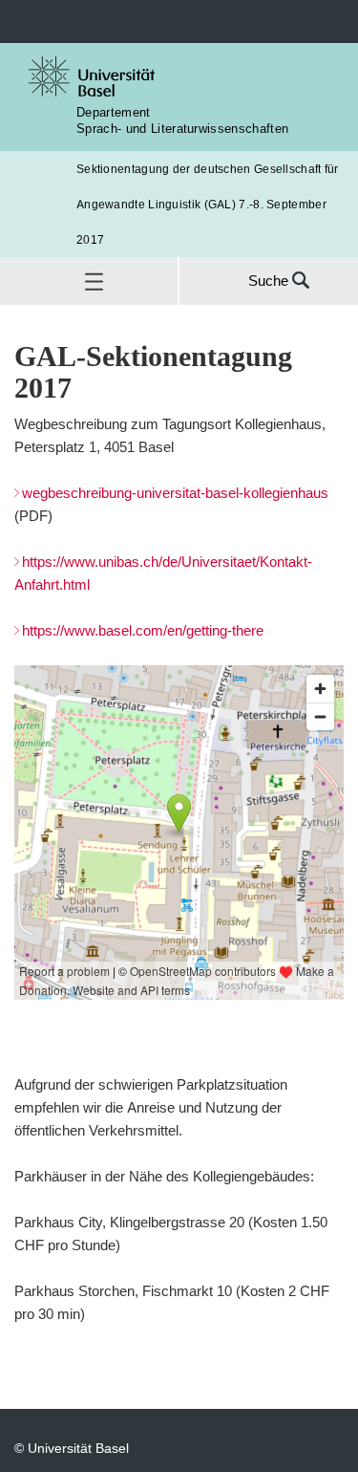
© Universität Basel (71, 1448)
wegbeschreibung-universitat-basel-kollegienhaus (175, 493)
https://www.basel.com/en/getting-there (142, 630)
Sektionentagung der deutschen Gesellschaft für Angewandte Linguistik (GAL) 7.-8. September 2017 (207, 204)
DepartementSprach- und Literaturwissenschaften (182, 120)
